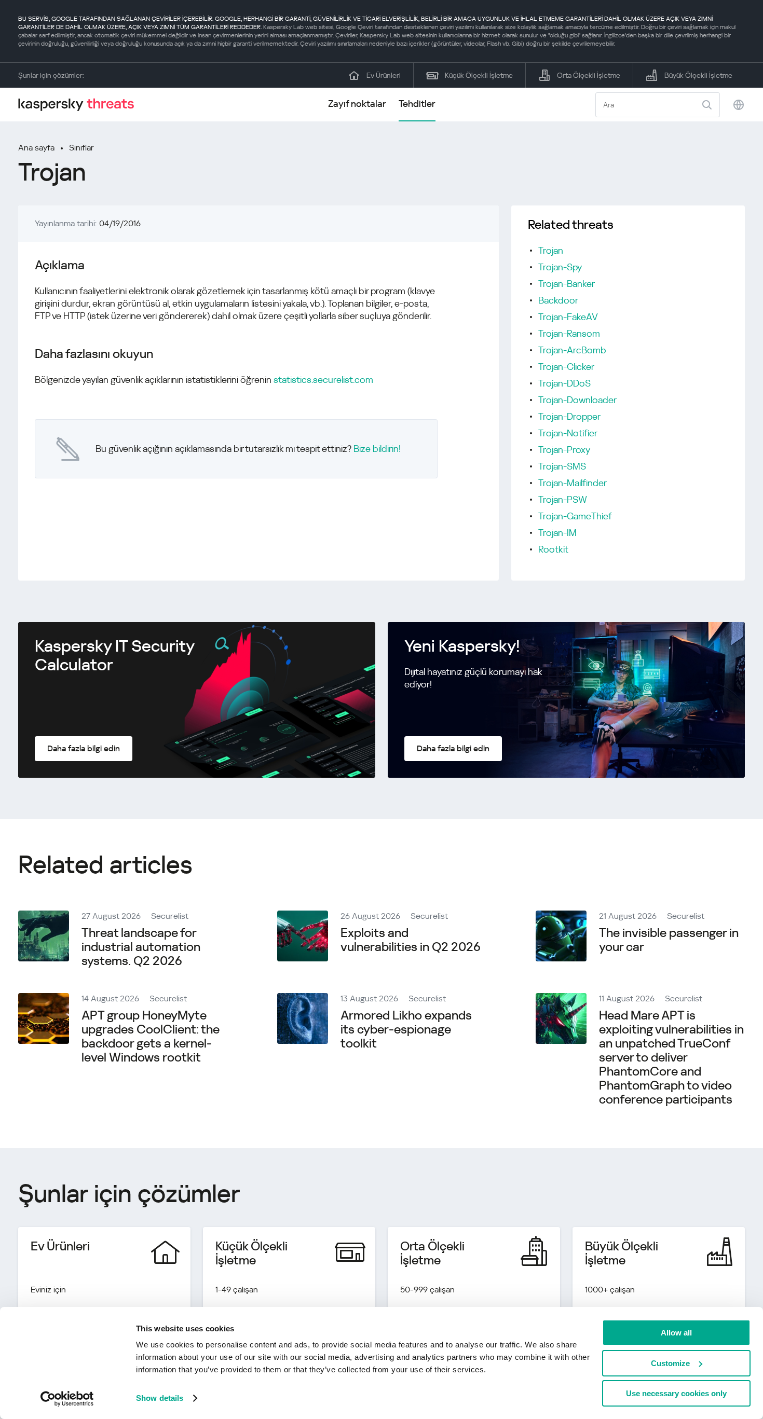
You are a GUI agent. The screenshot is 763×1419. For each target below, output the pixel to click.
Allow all (676, 1332)
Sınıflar (81, 148)
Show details (159, 1398)
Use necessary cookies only (676, 1393)
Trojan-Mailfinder (572, 482)
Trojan (550, 250)
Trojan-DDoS (564, 383)
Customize (670, 1363)
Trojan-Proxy (564, 449)
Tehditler (417, 103)
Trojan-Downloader (577, 399)
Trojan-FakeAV (568, 316)
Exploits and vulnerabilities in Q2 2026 (410, 940)
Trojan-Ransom (569, 333)
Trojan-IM (557, 532)
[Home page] (80, 104)
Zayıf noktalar (357, 103)
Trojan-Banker (566, 283)
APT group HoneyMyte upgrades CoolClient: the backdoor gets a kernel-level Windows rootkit (150, 1036)
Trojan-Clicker (566, 366)
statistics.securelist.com (323, 379)
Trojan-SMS (562, 466)
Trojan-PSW (562, 499)
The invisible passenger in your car (669, 940)
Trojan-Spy (560, 266)
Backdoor (558, 300)
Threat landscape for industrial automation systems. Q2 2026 (140, 947)
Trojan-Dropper (569, 416)
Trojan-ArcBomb (572, 350)
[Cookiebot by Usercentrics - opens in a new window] (67, 1399)
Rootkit (553, 549)
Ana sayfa (36, 148)
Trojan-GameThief (575, 516)
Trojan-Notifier (567, 433)
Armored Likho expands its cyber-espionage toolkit (406, 1029)
